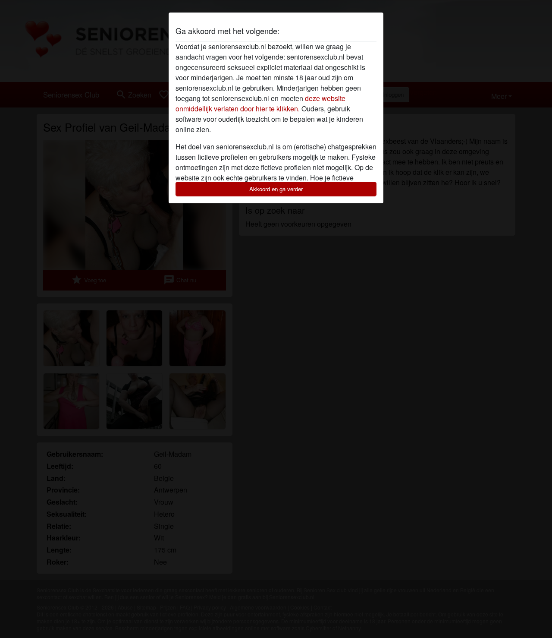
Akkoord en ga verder (276, 189)
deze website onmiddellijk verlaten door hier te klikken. (260, 103)
